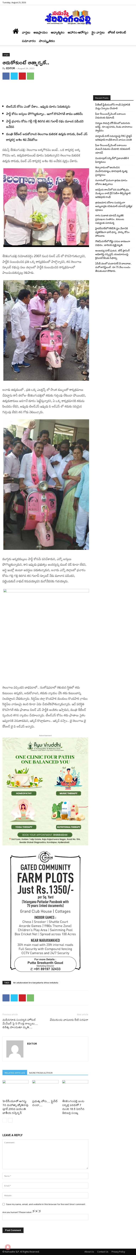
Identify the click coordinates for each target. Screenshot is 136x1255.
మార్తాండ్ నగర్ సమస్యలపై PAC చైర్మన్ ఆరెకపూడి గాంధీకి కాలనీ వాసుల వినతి (113, 138)
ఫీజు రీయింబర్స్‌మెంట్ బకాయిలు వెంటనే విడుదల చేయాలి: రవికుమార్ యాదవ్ (112, 149)
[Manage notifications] (8, 1247)
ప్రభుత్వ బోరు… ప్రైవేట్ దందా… (45, 1103)
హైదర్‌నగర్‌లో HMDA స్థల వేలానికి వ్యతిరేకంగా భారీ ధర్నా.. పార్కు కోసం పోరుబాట (112, 232)
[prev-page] (4, 1120)
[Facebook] (131, 2)
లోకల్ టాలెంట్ (117, 32)
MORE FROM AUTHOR (41, 1072)
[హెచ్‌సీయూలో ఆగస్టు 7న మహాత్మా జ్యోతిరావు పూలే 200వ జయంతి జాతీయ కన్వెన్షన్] (15, 1089)
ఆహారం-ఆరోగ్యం (78, 32)
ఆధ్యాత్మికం (57, 32)
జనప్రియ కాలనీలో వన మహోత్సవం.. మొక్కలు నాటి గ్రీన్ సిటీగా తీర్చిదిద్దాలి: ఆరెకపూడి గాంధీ (113, 193)
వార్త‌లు (26, 32)
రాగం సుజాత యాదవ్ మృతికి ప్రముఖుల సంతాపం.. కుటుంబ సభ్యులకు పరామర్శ (109, 219)
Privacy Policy (118, 1251)
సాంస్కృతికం (47, 41)
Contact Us (102, 1251)
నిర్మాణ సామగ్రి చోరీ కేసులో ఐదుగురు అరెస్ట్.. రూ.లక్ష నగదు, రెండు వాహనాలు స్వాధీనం (113, 127)
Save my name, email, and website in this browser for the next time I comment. (46, 1204)
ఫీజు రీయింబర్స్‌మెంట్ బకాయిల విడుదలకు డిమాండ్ (110, 115)
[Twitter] (14, 76)
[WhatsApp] (30, 76)
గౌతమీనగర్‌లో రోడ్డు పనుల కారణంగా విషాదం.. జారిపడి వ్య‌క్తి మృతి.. (112, 243)
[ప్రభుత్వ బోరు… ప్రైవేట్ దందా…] (45, 1089)
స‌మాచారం (29, 41)
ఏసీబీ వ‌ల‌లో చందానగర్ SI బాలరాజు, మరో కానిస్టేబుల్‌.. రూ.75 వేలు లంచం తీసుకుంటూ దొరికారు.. (113, 267)
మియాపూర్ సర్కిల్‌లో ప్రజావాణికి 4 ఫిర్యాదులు (112, 160)
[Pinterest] (22, 76)
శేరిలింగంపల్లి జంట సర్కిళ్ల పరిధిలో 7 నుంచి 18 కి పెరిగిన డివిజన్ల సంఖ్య (73, 1107)
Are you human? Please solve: (17, 1212)
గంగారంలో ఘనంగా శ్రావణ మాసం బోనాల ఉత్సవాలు (111, 182)
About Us (89, 1251)
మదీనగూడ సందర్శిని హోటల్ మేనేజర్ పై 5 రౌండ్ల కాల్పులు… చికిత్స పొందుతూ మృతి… (20, 1023)
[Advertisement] (45, 91)
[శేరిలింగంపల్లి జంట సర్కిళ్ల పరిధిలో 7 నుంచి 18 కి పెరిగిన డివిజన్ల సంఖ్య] (75, 1089)
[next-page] (10, 1120)
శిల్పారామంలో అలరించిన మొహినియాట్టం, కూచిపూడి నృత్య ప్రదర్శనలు (111, 171)
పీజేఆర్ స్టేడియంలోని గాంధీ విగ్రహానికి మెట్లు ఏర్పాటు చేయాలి (112, 106)
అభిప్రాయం (40, 32)
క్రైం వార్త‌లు (98, 32)
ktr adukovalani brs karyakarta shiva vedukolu (35, 982)
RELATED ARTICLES (15, 1072)
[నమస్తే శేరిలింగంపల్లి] (68, 17)
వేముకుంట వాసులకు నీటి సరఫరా (69, 1019)
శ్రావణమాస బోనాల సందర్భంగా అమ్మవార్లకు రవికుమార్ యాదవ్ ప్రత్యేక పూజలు (113, 206)
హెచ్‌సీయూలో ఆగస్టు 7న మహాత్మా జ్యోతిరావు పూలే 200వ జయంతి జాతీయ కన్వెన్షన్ (15, 1107)
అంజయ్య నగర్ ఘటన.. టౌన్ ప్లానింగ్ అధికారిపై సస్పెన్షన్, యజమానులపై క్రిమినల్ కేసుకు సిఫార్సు (112, 254)
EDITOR (10, 68)
